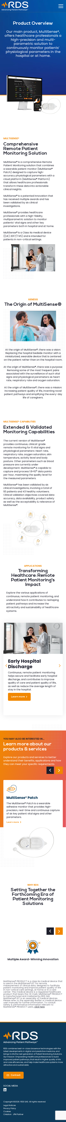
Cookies (7, 1111)
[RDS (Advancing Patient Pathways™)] (15, 6)
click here (39, 1006)
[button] (6, 667)
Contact (13, 1075)
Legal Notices (9, 1105)
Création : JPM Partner (13, 1114)
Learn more (20, 697)
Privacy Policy (9, 1108)
